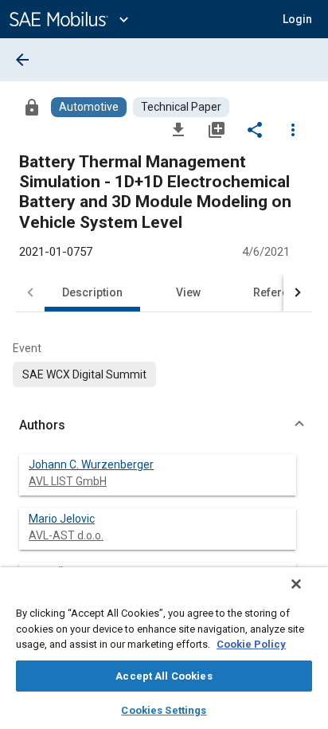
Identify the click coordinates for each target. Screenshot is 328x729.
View (188, 292)
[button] (164, 425)
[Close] (296, 584)
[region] (164, 648)
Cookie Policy (251, 644)
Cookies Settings (163, 710)
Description (92, 292)
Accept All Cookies (163, 676)
